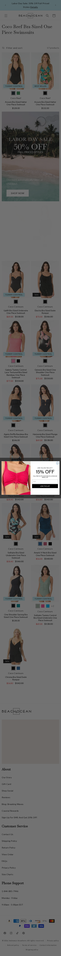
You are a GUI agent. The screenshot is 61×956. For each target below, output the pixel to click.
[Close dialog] (57, 463)
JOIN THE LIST (45, 486)
